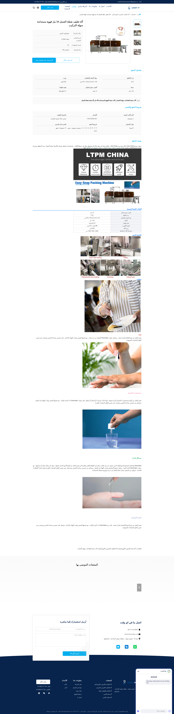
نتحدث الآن (50, 7)
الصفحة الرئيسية (67, 7)
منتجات (74, 6)
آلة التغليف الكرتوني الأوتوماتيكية (108, 548)
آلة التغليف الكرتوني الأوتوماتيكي (120, 14)
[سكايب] (129, 648)
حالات (65, 684)
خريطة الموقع (78, 694)
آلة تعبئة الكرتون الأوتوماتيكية (127, 548)
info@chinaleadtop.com (131, 634)
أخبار (66, 687)
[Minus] (138, 671)
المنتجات (133, 14)
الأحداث (108, 6)
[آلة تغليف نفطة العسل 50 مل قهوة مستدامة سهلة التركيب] (108, 41)
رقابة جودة (79, 691)
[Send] (138, 711)
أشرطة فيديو (82, 6)
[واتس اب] (137, 648)
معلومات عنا (93, 6)
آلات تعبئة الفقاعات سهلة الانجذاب (87, 548)
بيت (138, 14)
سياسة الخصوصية (123, 711)
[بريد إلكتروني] (120, 648)
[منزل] (134, 7)
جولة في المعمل (77, 687)
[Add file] (169, 711)
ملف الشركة (78, 684)
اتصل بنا (101, 6)
